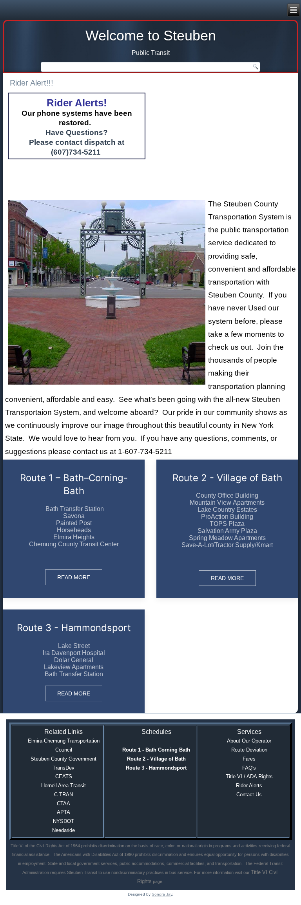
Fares (249, 759)
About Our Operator (249, 741)
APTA (63, 812)
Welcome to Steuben (150, 35)
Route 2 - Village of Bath (156, 759)
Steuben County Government (63, 759)
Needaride (63, 830)
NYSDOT (63, 821)
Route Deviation (249, 750)
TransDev (63, 768)
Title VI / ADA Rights (249, 776)
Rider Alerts (249, 785)
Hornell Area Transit (63, 785)
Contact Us (249, 794)
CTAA (63, 803)
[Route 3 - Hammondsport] (74, 661)
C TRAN (63, 794)
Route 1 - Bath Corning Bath (156, 750)
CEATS (63, 776)
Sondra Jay (162, 894)
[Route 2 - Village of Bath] (227, 529)
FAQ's (249, 768)
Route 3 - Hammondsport (156, 768)
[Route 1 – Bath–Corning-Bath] (74, 529)
